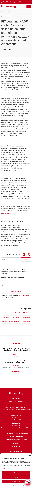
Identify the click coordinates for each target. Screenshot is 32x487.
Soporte (29, 2)
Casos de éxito (10, 15)
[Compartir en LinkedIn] (24, 254)
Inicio (2, 15)
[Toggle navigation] (28, 6)
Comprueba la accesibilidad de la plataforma (16, 439)
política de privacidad (24, 295)
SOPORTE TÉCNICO (16, 431)
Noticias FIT (17, 321)
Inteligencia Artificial (7, 321)
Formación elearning (16, 317)
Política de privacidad (13, 485)
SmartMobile (26, 326)
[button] (29, 455)
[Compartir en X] (29, 254)
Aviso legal (22, 485)
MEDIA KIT (16, 443)
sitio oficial (7, 213)
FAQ (16, 449)
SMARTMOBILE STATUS (16, 437)
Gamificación (26, 317)
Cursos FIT (22, 313)
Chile (16, 313)
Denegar (16, 477)
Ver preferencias (16, 481)
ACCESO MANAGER (16, 452)
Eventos (28, 313)
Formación (6, 317)
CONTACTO (16, 423)
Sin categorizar (26, 321)
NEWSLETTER (16, 446)
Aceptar (16, 472)
